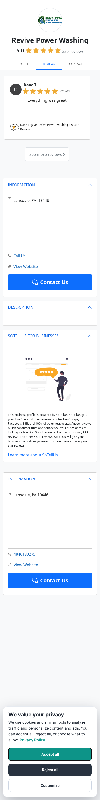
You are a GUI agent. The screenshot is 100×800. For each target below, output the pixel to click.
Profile (23, 64)
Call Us (19, 255)
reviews (73, 51)
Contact (76, 64)
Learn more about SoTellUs (33, 454)
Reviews (49, 64)
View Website (26, 564)
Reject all (50, 769)
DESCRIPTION (20, 307)
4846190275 (24, 554)
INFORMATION (21, 479)
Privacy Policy (32, 740)
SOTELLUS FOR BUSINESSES (33, 336)
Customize (50, 785)
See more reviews (46, 154)
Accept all (50, 754)
